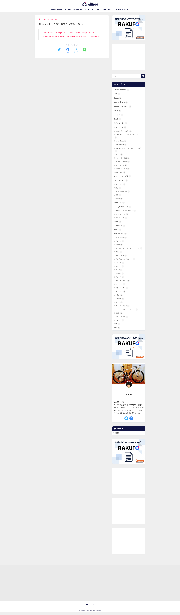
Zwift (117, 110)
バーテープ (120, 284)
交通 (118, 188)
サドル (119, 252)
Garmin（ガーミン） (123, 131)
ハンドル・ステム (122, 281)
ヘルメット (120, 291)
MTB (116, 94)
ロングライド (121, 218)
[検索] (143, 76)
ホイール (120, 299)
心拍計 (119, 313)
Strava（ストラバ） (122, 106)
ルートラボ (119, 202)
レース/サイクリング (122, 9)
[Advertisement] (128, 57)
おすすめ (68, 9)
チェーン (119, 273)
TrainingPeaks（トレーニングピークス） (128, 149)
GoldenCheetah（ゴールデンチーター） (128, 136)
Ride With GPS (120, 102)
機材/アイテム (77, 9)
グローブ (119, 241)
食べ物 (119, 199)
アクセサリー (121, 237)
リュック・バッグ (122, 306)
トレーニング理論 (122, 161)
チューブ (119, 277)
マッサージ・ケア (122, 169)
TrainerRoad (121, 144)
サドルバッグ (121, 255)
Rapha (117, 98)
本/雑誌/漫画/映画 (122, 191)
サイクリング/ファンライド (125, 211)
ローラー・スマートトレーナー (126, 309)
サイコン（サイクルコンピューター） (128, 248)
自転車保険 (120, 225)
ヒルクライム (121, 165)
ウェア (98, 9)
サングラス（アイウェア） (125, 259)
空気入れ (119, 320)
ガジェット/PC (120, 123)
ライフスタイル (108, 9)
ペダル (119, 295)
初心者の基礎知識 (56, 9)
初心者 (117, 221)
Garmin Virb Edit (121, 89)
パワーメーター (121, 288)
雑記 (116, 328)
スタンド (119, 266)
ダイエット (120, 184)
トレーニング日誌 (122, 158)
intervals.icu (121, 141)
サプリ (119, 154)
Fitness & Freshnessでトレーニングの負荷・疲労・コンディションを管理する (71, 36)
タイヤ (119, 270)
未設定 (117, 229)
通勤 (118, 195)
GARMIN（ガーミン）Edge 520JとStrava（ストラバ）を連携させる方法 (69, 32)
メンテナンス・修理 (122, 176)
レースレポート (122, 214)
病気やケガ (120, 172)
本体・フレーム (121, 316)
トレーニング (89, 9)
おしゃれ (118, 115)
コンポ (119, 245)
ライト (119, 302)
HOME (91, 604)
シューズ (119, 263)
